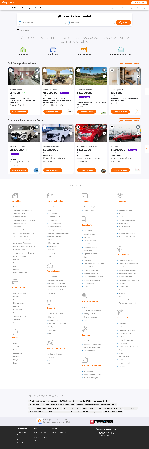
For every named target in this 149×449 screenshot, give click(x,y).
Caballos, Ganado (125, 210)
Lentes (15, 350)
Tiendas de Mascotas (127, 220)
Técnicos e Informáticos (57, 323)
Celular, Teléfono (90, 241)
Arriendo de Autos (55, 217)
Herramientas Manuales (127, 273)
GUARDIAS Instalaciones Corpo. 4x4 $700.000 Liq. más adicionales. (84, 401)
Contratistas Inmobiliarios (128, 264)
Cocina (16, 296)
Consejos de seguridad (129, 8)
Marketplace (45, 8)
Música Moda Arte (90, 301)
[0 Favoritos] (11, 127)
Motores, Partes (54, 243)
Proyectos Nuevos (20, 273)
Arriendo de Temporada (22, 243)
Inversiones (123, 323)
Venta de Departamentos (22, 210)
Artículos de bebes (55, 354)
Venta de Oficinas (20, 217)
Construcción (123, 254)
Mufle (50, 240)
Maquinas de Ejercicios (92, 347)
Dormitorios (17, 310)
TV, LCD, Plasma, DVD (91, 270)
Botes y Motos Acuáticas (57, 283)
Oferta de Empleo (90, 207)
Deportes (86, 335)
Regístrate (20, 442)
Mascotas (121, 201)
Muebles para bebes (56, 364)
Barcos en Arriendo (55, 280)
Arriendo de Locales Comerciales (25, 240)
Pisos (15, 300)
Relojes (16, 360)
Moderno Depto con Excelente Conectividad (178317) (102, 408)
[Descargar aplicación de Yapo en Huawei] (92, 421)
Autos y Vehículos (55, 201)
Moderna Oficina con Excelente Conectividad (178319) (96, 404)
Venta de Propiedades (21, 207)
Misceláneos (123, 267)
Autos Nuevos (53, 213)
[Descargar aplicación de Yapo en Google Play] (108, 421)
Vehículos (16, 8)
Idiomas (51, 317)
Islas (15, 266)
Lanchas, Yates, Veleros (57, 286)
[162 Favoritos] (78, 70)
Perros (121, 230)
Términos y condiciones (41, 432)
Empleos (86, 201)
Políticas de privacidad (40, 435)
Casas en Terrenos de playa (23, 253)
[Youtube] (113, 433)
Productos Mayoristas (127, 330)
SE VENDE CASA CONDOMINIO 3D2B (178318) (45, 408)
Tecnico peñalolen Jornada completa (43, 401)
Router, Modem (89, 267)
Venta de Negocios (126, 340)
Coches (51, 357)
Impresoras (88, 250)
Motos (50, 210)
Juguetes (51, 360)
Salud (121, 360)
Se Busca (51, 253)
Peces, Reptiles (124, 227)
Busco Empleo (89, 210)
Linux (85, 257)
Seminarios (52, 330)
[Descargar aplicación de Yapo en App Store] (98, 421)
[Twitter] (107, 433)
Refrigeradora (89, 283)
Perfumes (16, 356)
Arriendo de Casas (20, 230)
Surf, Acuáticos (89, 351)
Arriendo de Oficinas (21, 236)
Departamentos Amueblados (24, 246)
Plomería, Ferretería (126, 290)
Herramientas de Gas (126, 277)
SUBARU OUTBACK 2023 (113, 412)
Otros (15, 323)
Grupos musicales (90, 317)
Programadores (124, 350)
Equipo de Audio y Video (93, 247)
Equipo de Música (55, 236)
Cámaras (87, 237)
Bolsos (15, 343)
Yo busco (51, 293)
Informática (88, 244)
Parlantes (87, 260)
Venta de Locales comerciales (24, 220)
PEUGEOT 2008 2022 (72, 408)
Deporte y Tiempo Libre (92, 344)
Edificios (16, 259)
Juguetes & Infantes (56, 348)
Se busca (16, 313)
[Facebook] (100, 433)
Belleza (15, 337)
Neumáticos (52, 246)
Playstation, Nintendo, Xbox (94, 264)
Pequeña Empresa (125, 333)
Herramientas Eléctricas (127, 270)
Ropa (15, 363)
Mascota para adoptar (127, 233)
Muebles (16, 306)
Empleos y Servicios (30, 8)
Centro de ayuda (142, 8)
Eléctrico (122, 283)
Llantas (51, 250)
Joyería (16, 346)
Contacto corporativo (23, 440)
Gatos (121, 213)
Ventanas (16, 319)
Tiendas (54, 435)
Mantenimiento (124, 300)
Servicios (122, 293)
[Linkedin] (110, 433)
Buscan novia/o (124, 223)
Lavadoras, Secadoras (92, 280)
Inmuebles (6, 8)
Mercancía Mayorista (91, 365)
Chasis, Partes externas (57, 230)
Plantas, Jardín (18, 303)
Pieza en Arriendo (19, 256)
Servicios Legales (125, 363)
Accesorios (52, 220)
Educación (51, 308)
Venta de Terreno (19, 223)
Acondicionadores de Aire (93, 277)
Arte (85, 307)
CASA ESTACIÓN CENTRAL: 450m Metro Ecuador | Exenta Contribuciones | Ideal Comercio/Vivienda (65, 412)
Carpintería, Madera (126, 260)
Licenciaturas (53, 320)
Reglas (36, 440)
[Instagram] (103, 433)
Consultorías (123, 343)
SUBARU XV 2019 (130, 408)
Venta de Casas (19, 213)
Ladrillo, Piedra (124, 286)
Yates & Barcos (53, 271)
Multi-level (122, 327)
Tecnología (87, 225)
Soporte (19, 437)
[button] (36, 76)
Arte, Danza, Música (55, 314)
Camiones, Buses (54, 227)
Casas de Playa (19, 250)
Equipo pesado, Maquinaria (58, 233)
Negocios (16, 269)
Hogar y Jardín (18, 287)
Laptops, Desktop (90, 254)
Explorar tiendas (116, 8)
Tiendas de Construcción (128, 303)
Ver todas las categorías (59, 432)
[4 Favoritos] (112, 127)
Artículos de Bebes (20, 293)
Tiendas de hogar (19, 316)
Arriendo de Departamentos (23, 233)
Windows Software (91, 273)
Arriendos (17, 227)
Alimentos (122, 207)
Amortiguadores (54, 223)
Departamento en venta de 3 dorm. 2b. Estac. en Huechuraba (52, 404)
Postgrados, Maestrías (56, 327)
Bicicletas (87, 341)
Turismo (122, 366)
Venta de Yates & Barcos (57, 290)
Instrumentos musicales (92, 310)
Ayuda (19, 435)
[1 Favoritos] (11, 70)
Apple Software (89, 234)
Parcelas (16, 263)
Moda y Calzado (19, 353)
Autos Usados (53, 207)
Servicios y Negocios (126, 318)
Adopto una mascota (127, 236)
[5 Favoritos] (112, 70)
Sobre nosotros (21, 432)
